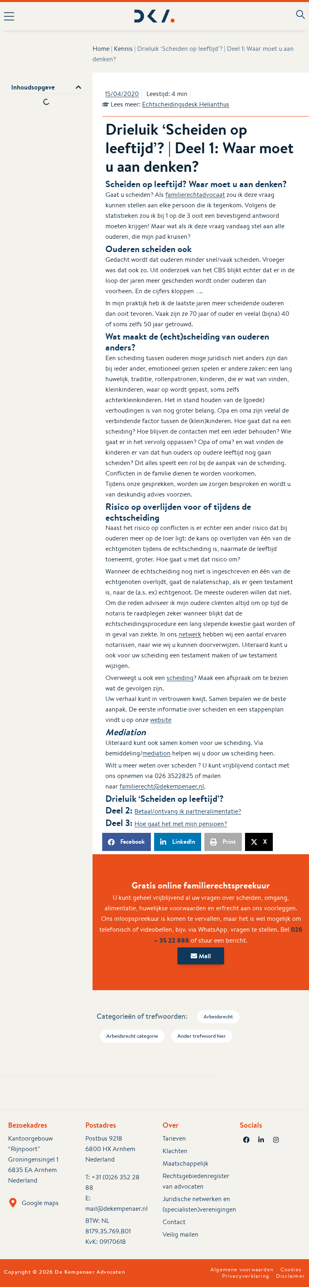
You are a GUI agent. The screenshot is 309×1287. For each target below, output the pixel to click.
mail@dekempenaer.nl (116, 1208)
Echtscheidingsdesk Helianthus (185, 104)
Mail (204, 955)
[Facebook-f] (246, 1139)
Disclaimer (290, 1276)
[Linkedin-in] (261, 1139)
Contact (174, 1222)
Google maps (40, 1203)
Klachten (175, 1151)
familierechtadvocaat (195, 194)
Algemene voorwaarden (242, 1269)
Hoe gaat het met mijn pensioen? (180, 824)
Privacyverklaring (245, 1276)
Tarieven (174, 1138)
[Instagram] (276, 1139)
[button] (61, 16)
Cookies (290, 1269)
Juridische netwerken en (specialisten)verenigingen (193, 1204)
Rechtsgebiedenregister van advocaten (193, 1181)
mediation (156, 753)
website (160, 719)
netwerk (190, 634)
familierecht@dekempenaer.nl (161, 786)
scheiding (180, 678)
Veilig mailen (180, 1234)
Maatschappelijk (185, 1163)
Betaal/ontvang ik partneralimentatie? (187, 811)
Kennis (123, 48)
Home (101, 48)
